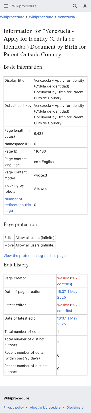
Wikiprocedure (12, 17)
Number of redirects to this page (17, 205)
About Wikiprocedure (45, 407)
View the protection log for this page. (35, 255)
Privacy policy (14, 407)
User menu (86, 8)
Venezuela (66, 17)
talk (74, 278)
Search (76, 8)
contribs (64, 284)
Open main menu (7, 8)
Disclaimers (75, 407)
